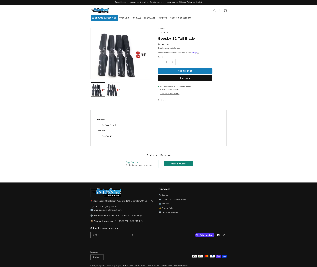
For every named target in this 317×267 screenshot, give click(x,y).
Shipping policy (166, 265)
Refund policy (128, 265)
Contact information (181, 265)
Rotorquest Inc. (101, 266)
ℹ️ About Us (164, 204)
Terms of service (153, 265)
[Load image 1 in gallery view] (98, 89)
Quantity (161, 57)
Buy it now (185, 78)
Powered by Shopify (114, 266)
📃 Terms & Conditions (168, 212)
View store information (169, 93)
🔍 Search (163, 195)
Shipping (161, 48)
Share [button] (163, 100)
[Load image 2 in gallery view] (113, 89)
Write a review (178, 164)
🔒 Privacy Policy (166, 208)
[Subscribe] (132, 235)
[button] (214, 10)
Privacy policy (140, 265)
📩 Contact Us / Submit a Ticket (172, 199)
